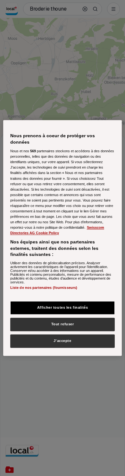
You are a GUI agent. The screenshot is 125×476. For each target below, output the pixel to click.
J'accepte (62, 341)
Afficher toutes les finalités (62, 308)
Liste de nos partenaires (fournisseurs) (43, 288)
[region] (62, 238)
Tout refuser (62, 324)
